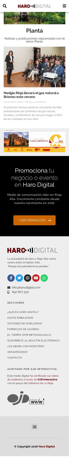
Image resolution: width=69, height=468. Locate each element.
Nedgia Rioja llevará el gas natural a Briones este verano (31, 95)
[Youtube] (36, 278)
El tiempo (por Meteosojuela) (29, 334)
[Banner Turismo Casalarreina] (34, 150)
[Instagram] (27, 278)
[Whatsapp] (44, 278)
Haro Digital (47, 446)
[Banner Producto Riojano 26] (34, 22)
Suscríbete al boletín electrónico (33, 340)
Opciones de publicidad (24, 323)
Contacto (14, 357)
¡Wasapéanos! (17, 352)
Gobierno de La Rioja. (41, 383)
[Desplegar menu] (64, 6)
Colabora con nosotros (25, 346)
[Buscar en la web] (5, 6)
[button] (34, 427)
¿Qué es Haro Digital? (23, 312)
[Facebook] (11, 278)
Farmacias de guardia (23, 329)
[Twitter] (19, 278)
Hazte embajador (20, 317)
